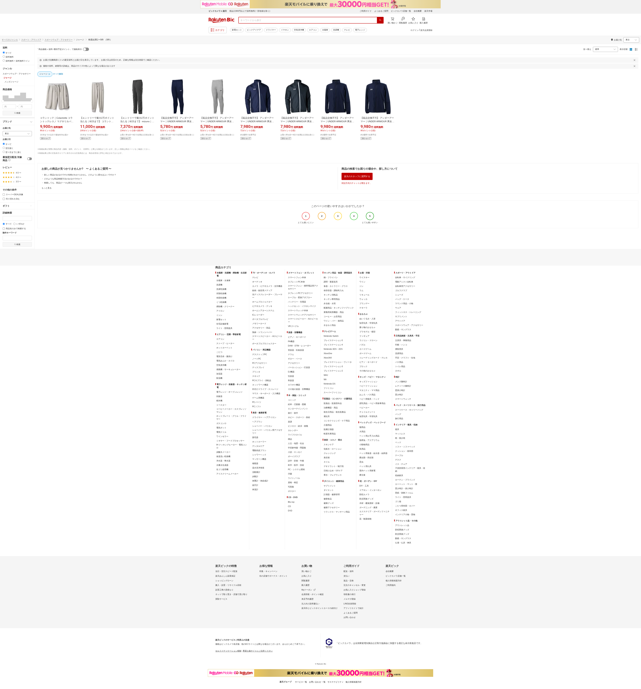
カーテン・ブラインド (405, 480)
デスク (398, 460)
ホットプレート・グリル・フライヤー (231, 417)
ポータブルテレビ (260, 319)
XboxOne (328, 353)
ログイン (414, 30)
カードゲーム (365, 349)
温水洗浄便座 (258, 468)
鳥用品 (362, 449)
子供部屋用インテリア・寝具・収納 (410, 469)
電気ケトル (221, 432)
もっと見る (47, 188)
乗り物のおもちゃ (367, 327)
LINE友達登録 (350, 604)
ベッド (398, 442)
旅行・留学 (293, 413)
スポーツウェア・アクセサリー (59, 40)
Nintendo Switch (331, 336)
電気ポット (221, 428)
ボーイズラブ (294, 456)
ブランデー (364, 303)
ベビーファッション (368, 386)
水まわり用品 (330, 325)
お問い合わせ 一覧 (317, 682)
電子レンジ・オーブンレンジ (229, 392)
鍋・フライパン (331, 277)
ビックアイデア (254, 30)
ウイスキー (364, 277)
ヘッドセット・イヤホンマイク (302, 306)
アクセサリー (294, 363)
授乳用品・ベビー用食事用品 (372, 403)
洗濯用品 (399, 353)
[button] (6, 97)
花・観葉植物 (365, 519)
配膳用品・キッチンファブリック (339, 308)
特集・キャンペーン (268, 571)
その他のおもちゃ (367, 371)
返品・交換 (349, 580)
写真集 (291, 487)
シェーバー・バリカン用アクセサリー (267, 431)
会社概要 (418, 11)
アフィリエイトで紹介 (354, 608)
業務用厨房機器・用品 (334, 312)
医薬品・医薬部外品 (333, 403)
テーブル (399, 455)
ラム (361, 290)
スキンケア (329, 444)
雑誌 (290, 439)
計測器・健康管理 (332, 494)
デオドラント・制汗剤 (334, 466)
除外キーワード (10, 233)
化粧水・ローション (333, 449)
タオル (398, 371)
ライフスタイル (295, 435)
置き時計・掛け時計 (404, 488)
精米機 (219, 401)
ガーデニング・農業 (368, 507)
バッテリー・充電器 (297, 302)
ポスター (292, 491)
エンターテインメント (298, 409)
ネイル (327, 462)
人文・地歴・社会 (296, 443)
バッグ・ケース (402, 299)
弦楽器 (291, 376)
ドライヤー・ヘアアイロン (264, 417)
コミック (292, 400)
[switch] (29, 158)
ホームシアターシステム (263, 310)
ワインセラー (222, 436)
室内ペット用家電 (367, 470)
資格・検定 (293, 482)
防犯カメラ (364, 494)
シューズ (399, 295)
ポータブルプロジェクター (264, 343)
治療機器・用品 (331, 408)
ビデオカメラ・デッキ (262, 306)
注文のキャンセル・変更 (355, 585)
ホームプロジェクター (262, 302)
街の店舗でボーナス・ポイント (273, 576)
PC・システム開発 (296, 469)
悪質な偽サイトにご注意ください (258, 651)
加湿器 (219, 374)
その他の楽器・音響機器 (299, 389)
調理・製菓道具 (331, 282)
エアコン (313, 30)
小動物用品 (364, 444)
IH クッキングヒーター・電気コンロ (231, 446)
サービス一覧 (301, 682)
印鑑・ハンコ (401, 345)
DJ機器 (291, 372)
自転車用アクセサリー (405, 286)
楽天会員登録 (426, 30)
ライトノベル (294, 478)
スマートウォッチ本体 (298, 310)
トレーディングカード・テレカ (373, 358)
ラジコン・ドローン (368, 340)
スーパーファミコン (333, 392)
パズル (362, 345)
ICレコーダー (258, 315)
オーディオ (257, 282)
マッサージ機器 (259, 459)
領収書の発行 (350, 594)
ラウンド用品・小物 (404, 303)
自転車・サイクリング (405, 277)
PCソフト (256, 406)
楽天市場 (428, 11)
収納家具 (399, 475)
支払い (347, 576)
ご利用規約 (391, 585)
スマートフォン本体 (297, 277)
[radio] (4, 52)
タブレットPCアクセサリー (300, 293)
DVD (290, 511)
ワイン (362, 282)
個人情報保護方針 (394, 580)
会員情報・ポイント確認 (312, 594)
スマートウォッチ (403, 399)
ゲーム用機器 (258, 398)
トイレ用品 (400, 366)
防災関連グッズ (366, 499)
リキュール (364, 295)
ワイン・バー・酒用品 (334, 321)
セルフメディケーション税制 (228, 651)
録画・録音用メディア (262, 290)
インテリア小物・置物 (405, 514)
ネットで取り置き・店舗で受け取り (231, 594)
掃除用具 (399, 349)
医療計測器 (329, 429)
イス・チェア (401, 464)
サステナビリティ (336, 682)
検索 (18, 113)
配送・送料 (349, 571)
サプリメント (330, 486)
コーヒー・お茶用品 (333, 316)
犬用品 (362, 431)
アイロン (220, 311)
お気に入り (306, 576)
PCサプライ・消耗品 (261, 380)
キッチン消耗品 (331, 295)
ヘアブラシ (257, 422)
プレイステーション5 (333, 340)
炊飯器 (219, 396)
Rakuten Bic (221, 20)
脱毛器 (255, 437)
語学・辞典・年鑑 (296, 461)
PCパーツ (256, 402)
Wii (325, 379)
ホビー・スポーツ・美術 (299, 417)
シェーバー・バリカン (262, 426)
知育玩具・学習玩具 (368, 323)
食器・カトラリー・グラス (336, 286)
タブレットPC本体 (296, 282)
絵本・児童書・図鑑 (297, 404)
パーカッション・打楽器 (299, 367)
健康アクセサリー (332, 507)
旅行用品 (399, 418)
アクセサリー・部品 (261, 328)
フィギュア (364, 336)
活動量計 (256, 472)
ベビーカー (364, 408)
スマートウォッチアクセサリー (302, 315)
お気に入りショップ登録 (355, 590)
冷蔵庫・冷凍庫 (223, 280)
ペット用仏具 (365, 466)
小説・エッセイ (295, 452)
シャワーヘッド (259, 455)
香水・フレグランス (333, 475)
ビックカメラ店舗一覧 (401, 11)
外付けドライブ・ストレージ (265, 389)
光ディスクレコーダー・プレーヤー (267, 296)
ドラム (291, 354)
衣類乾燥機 (221, 293)
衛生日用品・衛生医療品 (335, 412)
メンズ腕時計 (401, 381)
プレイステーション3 (333, 366)
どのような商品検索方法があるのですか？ (63, 179)
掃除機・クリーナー (225, 306)
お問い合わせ (350, 617)
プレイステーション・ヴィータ (338, 362)
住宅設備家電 (222, 324)
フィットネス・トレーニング (408, 312)
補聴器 (255, 463)
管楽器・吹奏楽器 (296, 350)
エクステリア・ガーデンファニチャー (374, 513)
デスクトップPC (259, 354)
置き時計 (399, 394)
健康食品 (328, 499)
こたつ (219, 352)
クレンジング (330, 453)
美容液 (327, 457)
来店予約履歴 (307, 599)
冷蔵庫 (325, 30)
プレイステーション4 (333, 345)
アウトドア (400, 321)
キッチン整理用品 (332, 299)
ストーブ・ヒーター (225, 343)
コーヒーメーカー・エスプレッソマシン (231, 410)
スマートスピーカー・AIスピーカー (267, 337)
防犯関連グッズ (402, 530)
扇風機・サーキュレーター (228, 369)
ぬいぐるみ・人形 (367, 319)
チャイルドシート (367, 412)
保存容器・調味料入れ (334, 290)
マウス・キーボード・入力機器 (266, 393)
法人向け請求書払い (310, 604)
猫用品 (362, 427)
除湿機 (219, 378)
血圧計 (255, 485)
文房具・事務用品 (403, 340)
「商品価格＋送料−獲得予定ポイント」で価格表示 (59, 49)
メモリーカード (259, 323)
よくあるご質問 (381, 11)
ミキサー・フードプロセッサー (230, 441)
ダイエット (329, 490)
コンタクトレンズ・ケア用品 (337, 421)
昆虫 (361, 462)
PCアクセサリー (259, 363)
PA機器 (291, 341)
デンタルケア (258, 446)
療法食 (362, 475)
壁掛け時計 (400, 390)
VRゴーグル (293, 326)
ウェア (398, 308)
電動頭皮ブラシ (259, 450)
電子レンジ (360, 30)
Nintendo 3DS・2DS (333, 349)
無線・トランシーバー (262, 332)
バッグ (398, 414)
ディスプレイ (258, 367)
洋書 (290, 474)
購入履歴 (305, 585)
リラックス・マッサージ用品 (337, 512)
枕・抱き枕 (400, 438)
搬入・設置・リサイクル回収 (228, 585)
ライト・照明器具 (224, 328)
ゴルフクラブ (401, 290)
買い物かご (306, 571)
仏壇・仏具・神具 (403, 543)
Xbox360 (328, 358)
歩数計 (255, 476)
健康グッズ (329, 503)
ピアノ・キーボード (297, 337)
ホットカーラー (259, 442)
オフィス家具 (401, 510)
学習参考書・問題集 (297, 448)
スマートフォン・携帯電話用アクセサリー (303, 287)
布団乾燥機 (221, 298)
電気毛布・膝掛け (224, 356)
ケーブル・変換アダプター (300, 297)
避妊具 (327, 416)
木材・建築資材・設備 (369, 503)
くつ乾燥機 (221, 302)
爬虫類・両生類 (366, 457)
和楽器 (291, 380)
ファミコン (329, 388)
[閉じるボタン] (635, 60)
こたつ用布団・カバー (405, 506)
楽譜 (290, 422)
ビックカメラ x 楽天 (218, 11)
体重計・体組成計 (260, 481)
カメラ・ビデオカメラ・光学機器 (267, 286)
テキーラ (363, 308)
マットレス (400, 434)
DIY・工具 (364, 486)
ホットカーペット (224, 348)
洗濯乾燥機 (221, 289)
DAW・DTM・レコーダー (299, 346)
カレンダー (293, 430)
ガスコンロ (221, 423)
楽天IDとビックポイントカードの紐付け (319, 608)
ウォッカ (363, 299)
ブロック (363, 366)
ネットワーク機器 (260, 385)
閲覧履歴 (305, 580)
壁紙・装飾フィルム (404, 493)
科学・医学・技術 (296, 465)
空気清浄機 (299, 30)
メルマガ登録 (350, 599)
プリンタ (256, 372)
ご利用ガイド (366, 11)
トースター (221, 405)
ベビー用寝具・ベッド (369, 399)
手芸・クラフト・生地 (405, 358)
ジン (361, 286)
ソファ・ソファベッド (405, 447)
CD (289, 506)
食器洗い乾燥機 (223, 456)
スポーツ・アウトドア (31, 40)
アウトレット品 (402, 525)
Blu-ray (291, 502)
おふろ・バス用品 (367, 394)
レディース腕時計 (403, 386)
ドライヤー (271, 30)
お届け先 (7, 128)
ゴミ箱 (398, 501)
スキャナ (256, 376)
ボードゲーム (365, 353)
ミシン (219, 315)
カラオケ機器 (294, 385)
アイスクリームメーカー (227, 474)
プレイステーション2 (333, 371)
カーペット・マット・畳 (406, 484)
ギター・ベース (295, 359)
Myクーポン (306, 590)
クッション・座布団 (404, 451)
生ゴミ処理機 (222, 469)
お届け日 (7, 139)
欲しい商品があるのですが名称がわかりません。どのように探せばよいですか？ (80, 175)
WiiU (326, 375)
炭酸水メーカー (223, 452)
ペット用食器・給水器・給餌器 (373, 453)
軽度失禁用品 (330, 434)
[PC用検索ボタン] (380, 20)
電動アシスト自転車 (404, 282)
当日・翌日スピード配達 (226, 571)
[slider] (3, 101)
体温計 (255, 489)
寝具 (397, 429)
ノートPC (256, 359)
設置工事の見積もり (224, 590)
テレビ (347, 30)
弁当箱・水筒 (330, 303)
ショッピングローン (224, 580)
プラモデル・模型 (367, 332)
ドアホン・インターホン (370, 490)
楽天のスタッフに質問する (357, 176)
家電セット (237, 30)
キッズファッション (368, 381)
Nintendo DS (329, 384)
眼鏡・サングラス (403, 329)
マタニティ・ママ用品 (369, 390)
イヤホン (285, 30)
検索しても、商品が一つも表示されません (63, 183)
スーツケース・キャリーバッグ (409, 410)
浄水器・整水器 (223, 461)
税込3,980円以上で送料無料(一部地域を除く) (250, 11)
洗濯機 (336, 30)
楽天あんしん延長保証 (225, 576)
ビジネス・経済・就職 (298, 426)
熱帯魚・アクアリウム (369, 440)
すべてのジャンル (10, 40)
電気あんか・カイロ (225, 361)
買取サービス (221, 599)
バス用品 (399, 362)
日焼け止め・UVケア (333, 470)
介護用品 (328, 425)
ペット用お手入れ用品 (369, 436)
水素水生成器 (222, 465)
